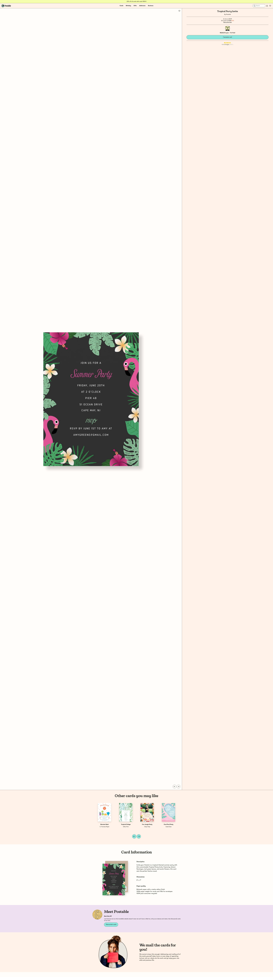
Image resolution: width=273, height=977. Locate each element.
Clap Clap (147, 826)
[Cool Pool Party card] (168, 812)
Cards (121, 5)
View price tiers (227, 22)
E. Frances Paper (104, 826)
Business (150, 5)
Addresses (142, 5)
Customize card (227, 37)
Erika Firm (126, 826)
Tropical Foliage (126, 824)
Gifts (135, 5)
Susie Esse (168, 826)
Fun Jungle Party (147, 824)
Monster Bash (104, 824)
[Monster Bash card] (104, 812)
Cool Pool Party (168, 824)
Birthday (128, 5)
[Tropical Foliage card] (126, 812)
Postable (228, 14)
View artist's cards (111, 924)
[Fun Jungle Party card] (147, 812)
